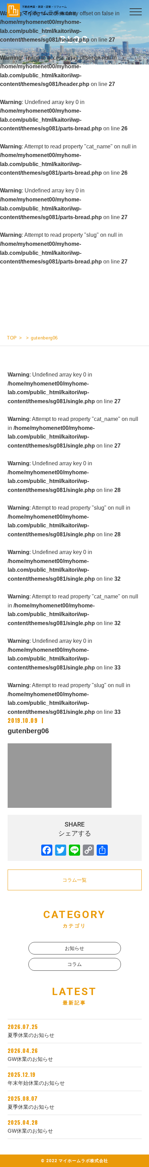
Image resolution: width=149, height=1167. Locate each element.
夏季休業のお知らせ (31, 1030)
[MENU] (134, 11)
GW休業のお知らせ (30, 1054)
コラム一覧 (74, 880)
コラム (74, 964)
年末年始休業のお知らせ (36, 1078)
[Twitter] (61, 850)
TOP (12, 337)
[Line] (74, 850)
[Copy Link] (88, 850)
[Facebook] (47, 850)
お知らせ (74, 948)
